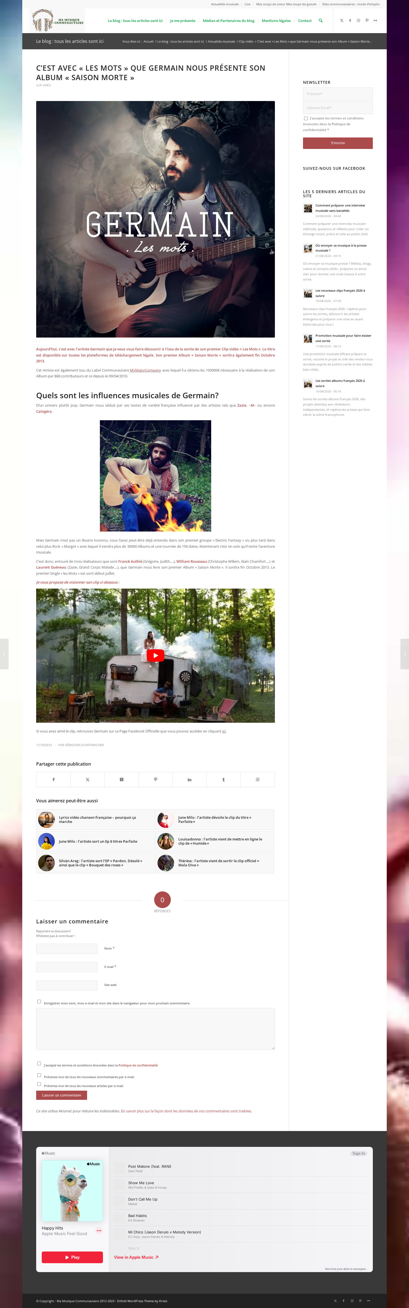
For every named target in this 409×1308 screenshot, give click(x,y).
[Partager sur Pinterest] (156, 779)
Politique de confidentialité (138, 1065)
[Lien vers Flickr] (375, 20)
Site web (110, 985)
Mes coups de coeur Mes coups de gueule (286, 4)
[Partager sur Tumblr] (223, 779)
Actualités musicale (225, 4)
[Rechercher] (320, 20)
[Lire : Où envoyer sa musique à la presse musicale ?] (308, 249)
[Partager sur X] (87, 779)
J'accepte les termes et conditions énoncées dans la (101, 1065)
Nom (109, 948)
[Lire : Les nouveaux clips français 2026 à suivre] (308, 294)
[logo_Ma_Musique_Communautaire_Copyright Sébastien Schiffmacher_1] (57, 20)
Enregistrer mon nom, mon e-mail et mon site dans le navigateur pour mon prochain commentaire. (117, 1003)
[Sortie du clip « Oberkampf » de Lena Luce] (4, 654)
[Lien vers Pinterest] (367, 20)
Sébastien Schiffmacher (84, 745)
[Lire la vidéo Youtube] (155, 656)
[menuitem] (225, 4)
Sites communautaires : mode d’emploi (351, 4)
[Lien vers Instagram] (358, 20)
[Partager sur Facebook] (53, 779)
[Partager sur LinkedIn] (189, 779)
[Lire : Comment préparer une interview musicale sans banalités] (308, 208)
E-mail (110, 966)
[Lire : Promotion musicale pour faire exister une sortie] (308, 339)
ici (224, 731)
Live (247, 4)
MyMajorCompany (145, 370)
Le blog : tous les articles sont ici (70, 41)
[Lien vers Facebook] (350, 20)
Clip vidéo (43, 85)
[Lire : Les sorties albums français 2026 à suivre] (308, 384)
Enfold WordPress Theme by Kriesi (142, 1301)
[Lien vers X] (342, 20)
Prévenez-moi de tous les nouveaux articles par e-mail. (84, 1086)
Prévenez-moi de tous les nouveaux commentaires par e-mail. (89, 1077)
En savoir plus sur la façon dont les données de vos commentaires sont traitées (186, 1110)
